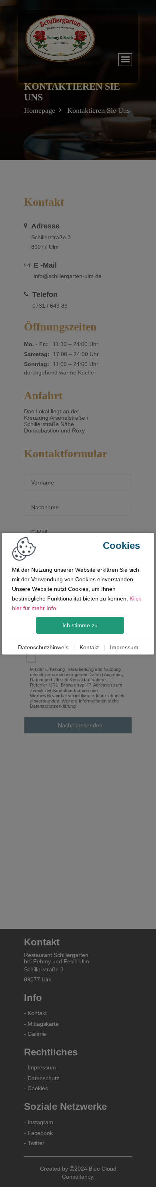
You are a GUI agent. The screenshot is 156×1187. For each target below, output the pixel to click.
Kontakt (89, 647)
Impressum (124, 647)
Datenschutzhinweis (43, 647)
